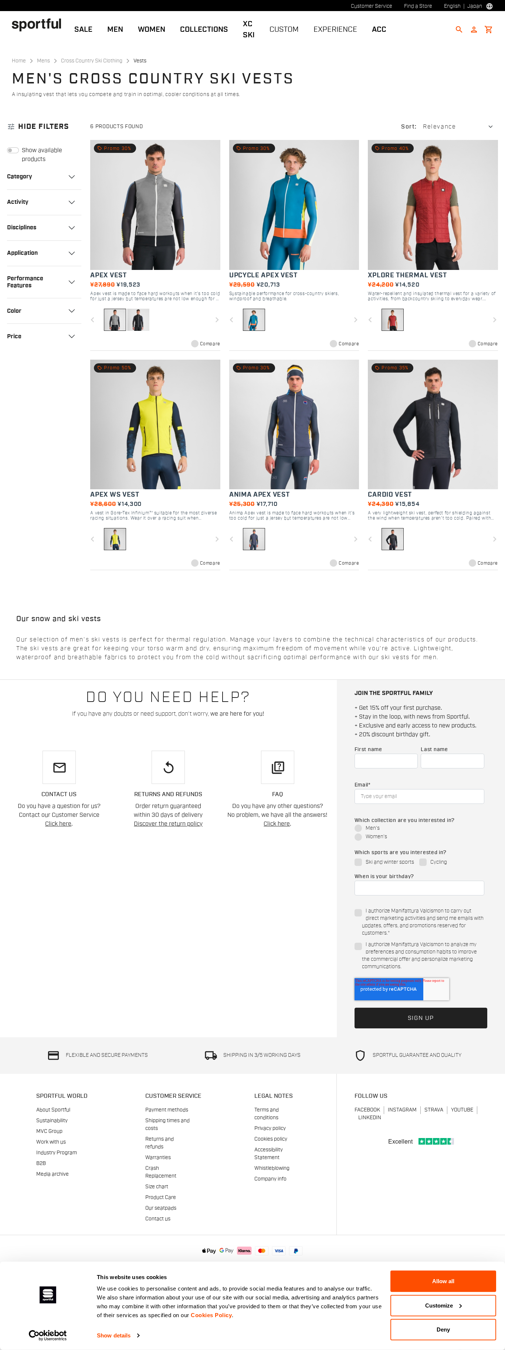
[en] (39, 25)
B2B (41, 1163)
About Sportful (53, 1110)
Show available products (42, 154)
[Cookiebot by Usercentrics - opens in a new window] (48, 1335)
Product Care (160, 1197)
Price (14, 336)
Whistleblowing (271, 1168)
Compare (210, 344)
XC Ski (249, 29)
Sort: (409, 127)
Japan (474, 6)
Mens (43, 61)
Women (151, 29)
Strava (433, 1110)
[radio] (419, 829)
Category (19, 176)
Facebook (367, 1110)
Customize (439, 1305)
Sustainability (52, 1120)
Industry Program (56, 1152)
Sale (83, 29)
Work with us (51, 1142)
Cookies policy (270, 1139)
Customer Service (371, 6)
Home (19, 61)
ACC (379, 29)
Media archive (52, 1174)
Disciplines (21, 227)
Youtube (462, 1110)
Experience (335, 29)
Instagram (402, 1110)
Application (22, 253)
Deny (443, 1329)
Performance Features (25, 281)
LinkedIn (369, 1117)
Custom (284, 29)
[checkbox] (419, 833)
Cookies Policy (211, 1315)
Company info (270, 1179)
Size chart (156, 1186)
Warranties (158, 1157)
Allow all (443, 1281)
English (452, 6)
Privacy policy (270, 1128)
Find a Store (418, 6)
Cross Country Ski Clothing (91, 61)
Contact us (157, 1218)
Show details (114, 1335)
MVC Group (49, 1131)
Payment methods (166, 1110)
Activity (17, 202)
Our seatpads (160, 1208)
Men (115, 29)
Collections (204, 29)
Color (14, 311)
